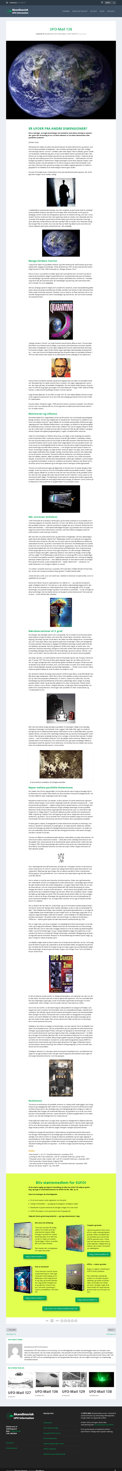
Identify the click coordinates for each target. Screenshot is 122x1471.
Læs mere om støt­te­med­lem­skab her (61, 1308)
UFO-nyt (93, 11)
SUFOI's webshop (49, 1449)
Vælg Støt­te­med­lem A (35, 1256)
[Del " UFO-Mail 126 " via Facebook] (52, 1321)
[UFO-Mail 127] (20, 1380)
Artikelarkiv (47, 1423)
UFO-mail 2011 (73, 34)
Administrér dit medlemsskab (54, 1454)
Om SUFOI (110, 11)
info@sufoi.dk (15, 1431)
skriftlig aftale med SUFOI (103, 1425)
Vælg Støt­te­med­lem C (35, 1298)
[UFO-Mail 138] (101, 1379)
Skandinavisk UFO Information (55, 34)
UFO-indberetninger (51, 1428)
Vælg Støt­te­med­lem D (87, 1299)
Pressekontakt (11, 1448)
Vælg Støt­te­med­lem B (98, 1254)
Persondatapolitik (50, 1438)
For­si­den (65, 11)
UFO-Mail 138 (100, 1391)
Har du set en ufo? (79, 11)
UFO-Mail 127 (19, 1392)
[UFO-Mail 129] (74, 1379)
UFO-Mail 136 (46, 1391)
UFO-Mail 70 (21, 3)
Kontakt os (10, 1443)
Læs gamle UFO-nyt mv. (52, 1433)
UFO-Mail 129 (73, 1391)
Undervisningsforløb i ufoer (53, 1444)
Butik (102, 11)
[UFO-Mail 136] (47, 1379)
